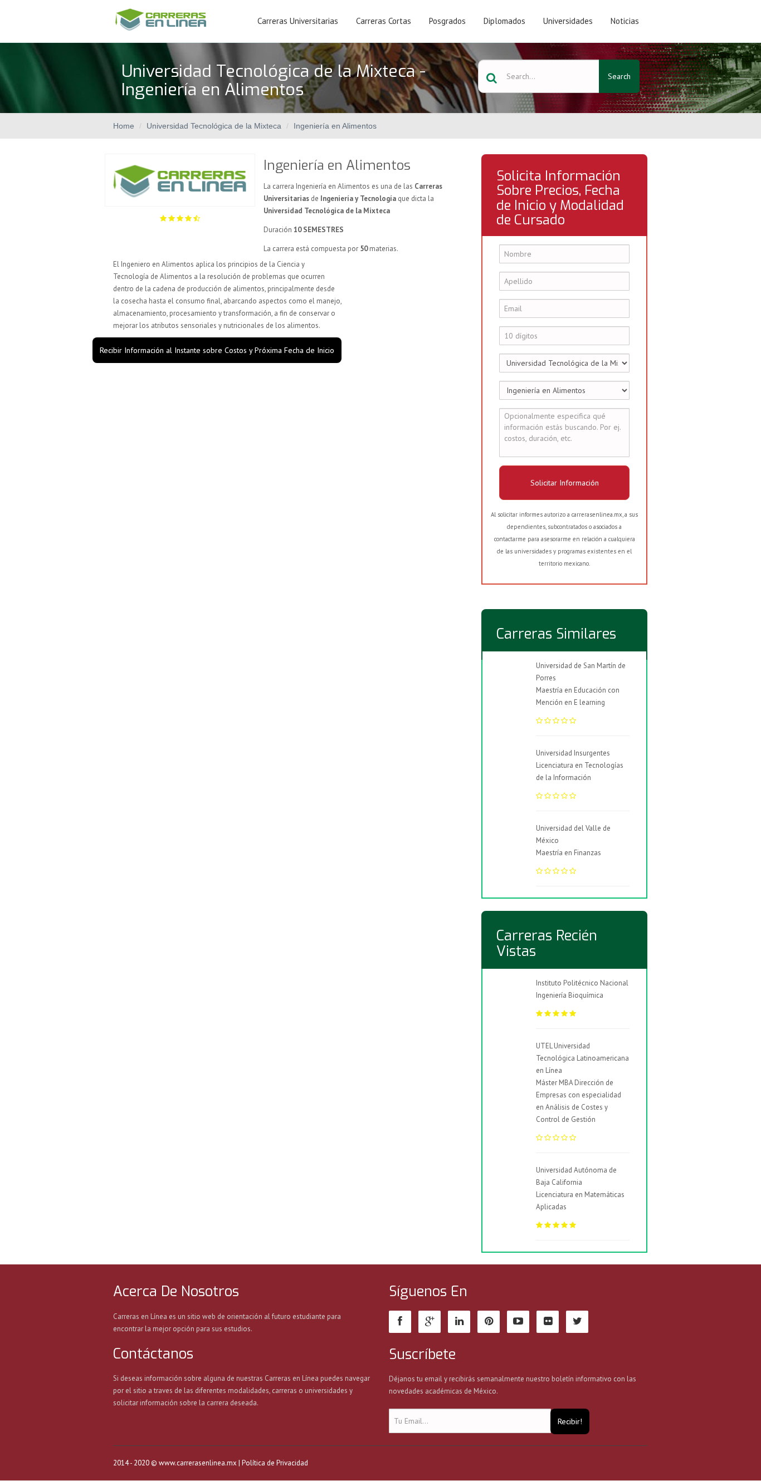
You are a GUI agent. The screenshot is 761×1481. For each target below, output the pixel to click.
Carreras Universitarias (297, 21)
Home (123, 125)
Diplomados (504, 21)
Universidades (568, 21)
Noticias (625, 21)
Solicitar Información (564, 483)
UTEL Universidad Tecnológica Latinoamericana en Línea (582, 1058)
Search (619, 76)
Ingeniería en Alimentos (335, 125)
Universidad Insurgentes (573, 753)
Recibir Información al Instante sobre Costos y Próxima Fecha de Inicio (217, 350)
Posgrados (447, 21)
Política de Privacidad (275, 1463)
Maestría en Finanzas (568, 852)
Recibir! (570, 1421)
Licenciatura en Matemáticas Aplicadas (580, 1201)
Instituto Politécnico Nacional (582, 983)
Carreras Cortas (383, 21)
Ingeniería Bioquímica (569, 995)
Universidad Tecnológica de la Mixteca (214, 125)
